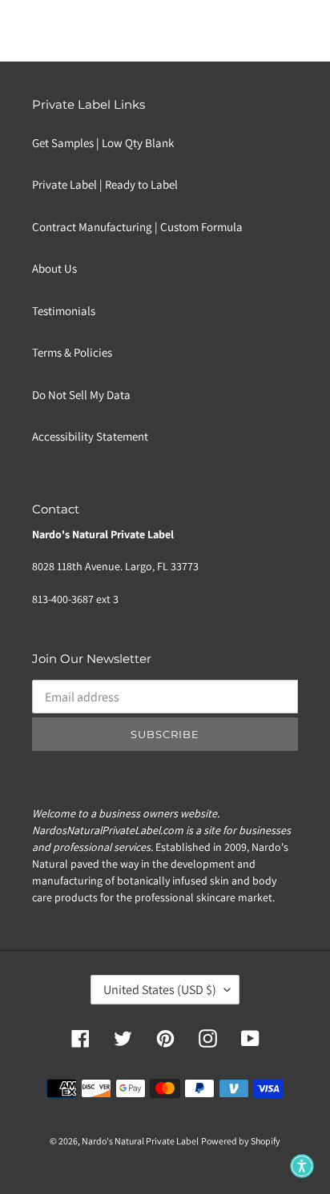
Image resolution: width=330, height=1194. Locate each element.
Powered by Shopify (240, 1141)
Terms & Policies (72, 352)
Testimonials (63, 310)
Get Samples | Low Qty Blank (103, 142)
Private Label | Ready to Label (105, 184)
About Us (54, 268)
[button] (302, 1166)
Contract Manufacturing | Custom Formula (137, 226)
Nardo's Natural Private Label (140, 1141)
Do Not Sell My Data (81, 394)
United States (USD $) (159, 989)
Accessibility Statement (90, 436)
